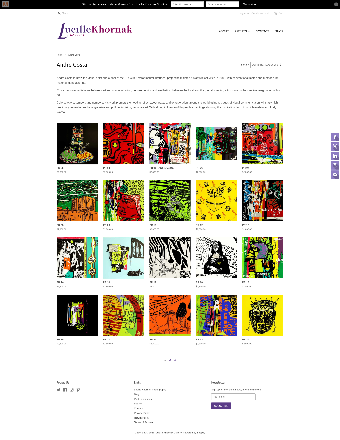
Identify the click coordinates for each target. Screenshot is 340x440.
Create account (260, 13)
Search (138, 403)
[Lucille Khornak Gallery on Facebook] (65, 390)
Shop (279, 31)
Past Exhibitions (143, 399)
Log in (242, 13)
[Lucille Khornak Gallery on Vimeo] (78, 390)
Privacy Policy (141, 413)
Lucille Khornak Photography (150, 389)
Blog (136, 394)
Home (60, 54)
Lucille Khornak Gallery (169, 432)
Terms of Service (143, 422)
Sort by (245, 64)
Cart (281, 13)
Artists (241, 31)
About (224, 31)
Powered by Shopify (194, 432)
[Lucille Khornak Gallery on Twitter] (59, 390)
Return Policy (141, 417)
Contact (262, 31)
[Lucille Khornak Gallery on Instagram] (71, 390)
